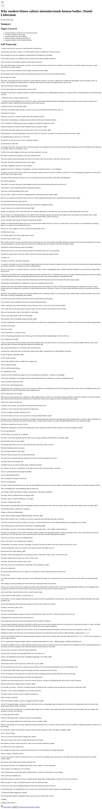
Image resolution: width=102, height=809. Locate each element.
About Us (15, 807)
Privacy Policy (35, 807)
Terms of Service (25, 807)
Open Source (7, 807)
